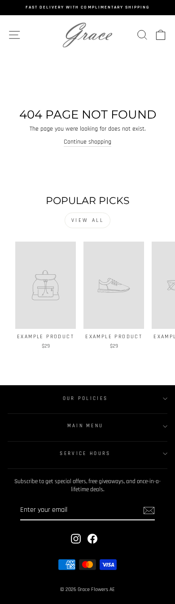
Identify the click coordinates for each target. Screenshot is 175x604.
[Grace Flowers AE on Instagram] (76, 539)
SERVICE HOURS (85, 454)
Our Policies (85, 399)
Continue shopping (87, 142)
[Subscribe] (149, 510)
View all (87, 220)
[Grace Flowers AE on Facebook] (92, 539)
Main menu (85, 426)
